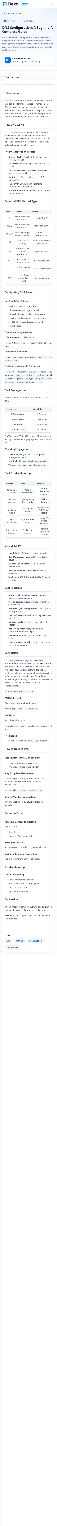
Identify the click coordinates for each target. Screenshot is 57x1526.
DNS (9, 940)
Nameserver (12, 947)
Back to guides (14, 13)
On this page (13, 77)
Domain (20, 940)
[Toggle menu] (52, 4)
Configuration (35, 940)
